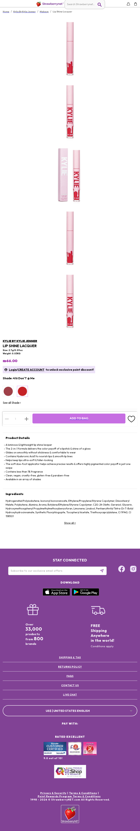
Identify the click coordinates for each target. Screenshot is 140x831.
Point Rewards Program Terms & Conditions (69, 796)
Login (13, 369)
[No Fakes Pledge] (90, 752)
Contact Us (70, 685)
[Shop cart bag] (135, 4)
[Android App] (85, 594)
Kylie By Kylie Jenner (20, 341)
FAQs (70, 676)
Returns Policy (70, 666)
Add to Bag (79, 418)
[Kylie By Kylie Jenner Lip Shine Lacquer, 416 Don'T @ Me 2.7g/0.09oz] (22, 391)
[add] (26, 419)
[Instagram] (133, 569)
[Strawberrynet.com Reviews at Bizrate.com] (55, 754)
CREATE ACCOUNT (31, 369)
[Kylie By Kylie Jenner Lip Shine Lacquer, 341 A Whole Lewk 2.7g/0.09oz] (8, 391)
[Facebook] (122, 569)
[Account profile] (128, 4)
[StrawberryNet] (49, 4)
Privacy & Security (53, 793)
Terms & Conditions (83, 793)
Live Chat (70, 694)
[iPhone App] (56, 594)
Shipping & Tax (70, 657)
